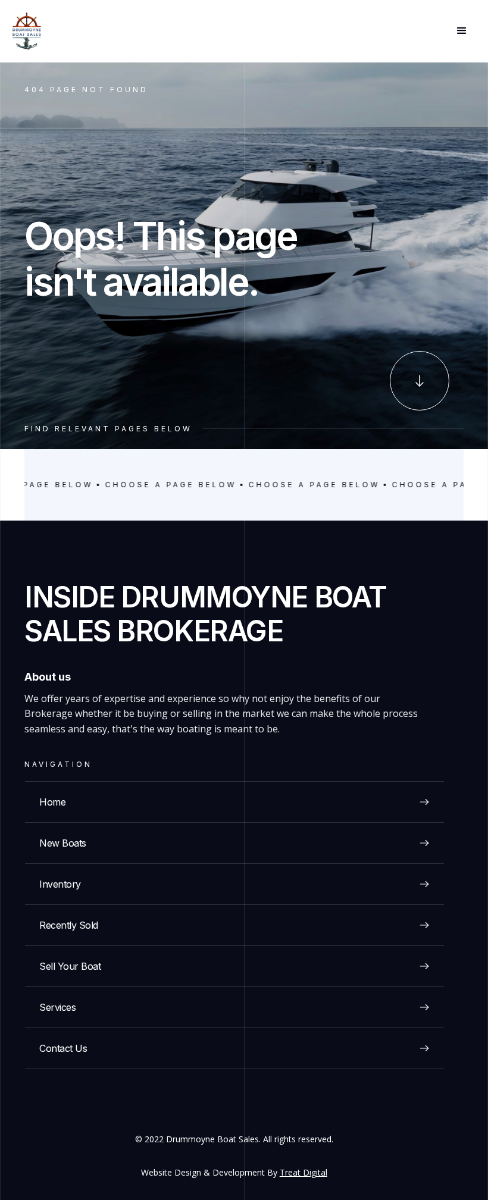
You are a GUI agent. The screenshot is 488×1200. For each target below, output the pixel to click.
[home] (27, 31)
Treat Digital (303, 1172)
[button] (462, 31)
